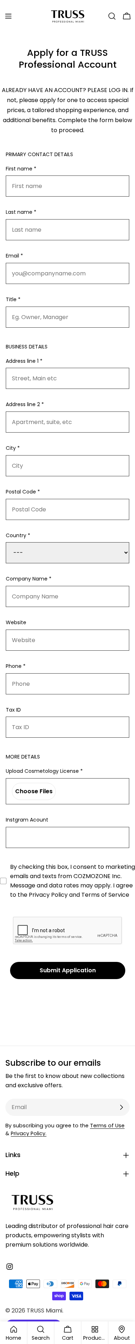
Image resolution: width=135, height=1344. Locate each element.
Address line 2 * (25, 404)
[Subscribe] (121, 1107)
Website (16, 622)
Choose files (34, 791)
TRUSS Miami (44, 1310)
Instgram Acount (27, 819)
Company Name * (28, 578)
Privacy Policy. (28, 1133)
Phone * (16, 666)
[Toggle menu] (8, 16)
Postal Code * (23, 491)
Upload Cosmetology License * (44, 771)
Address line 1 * (24, 361)
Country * (18, 535)
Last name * (21, 212)
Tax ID (13, 709)
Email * (14, 255)
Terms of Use (107, 1125)
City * (13, 448)
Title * (13, 299)
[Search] (112, 16)
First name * (21, 168)
